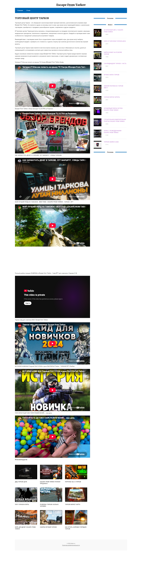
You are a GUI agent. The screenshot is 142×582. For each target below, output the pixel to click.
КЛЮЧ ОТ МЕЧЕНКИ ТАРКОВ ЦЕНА (115, 41)
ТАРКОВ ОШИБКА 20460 (111, 142)
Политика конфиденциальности (71, 545)
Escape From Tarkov (71, 5)
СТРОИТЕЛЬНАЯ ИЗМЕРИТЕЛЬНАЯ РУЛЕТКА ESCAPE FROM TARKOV (115, 120)
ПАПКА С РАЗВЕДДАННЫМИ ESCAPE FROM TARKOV (112, 131)
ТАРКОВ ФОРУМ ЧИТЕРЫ (112, 97)
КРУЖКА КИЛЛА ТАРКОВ (111, 75)
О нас (28, 10)
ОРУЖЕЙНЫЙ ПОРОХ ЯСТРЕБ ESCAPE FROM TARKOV (113, 109)
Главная (20, 10)
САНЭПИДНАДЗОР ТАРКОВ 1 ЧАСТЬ (115, 63)
